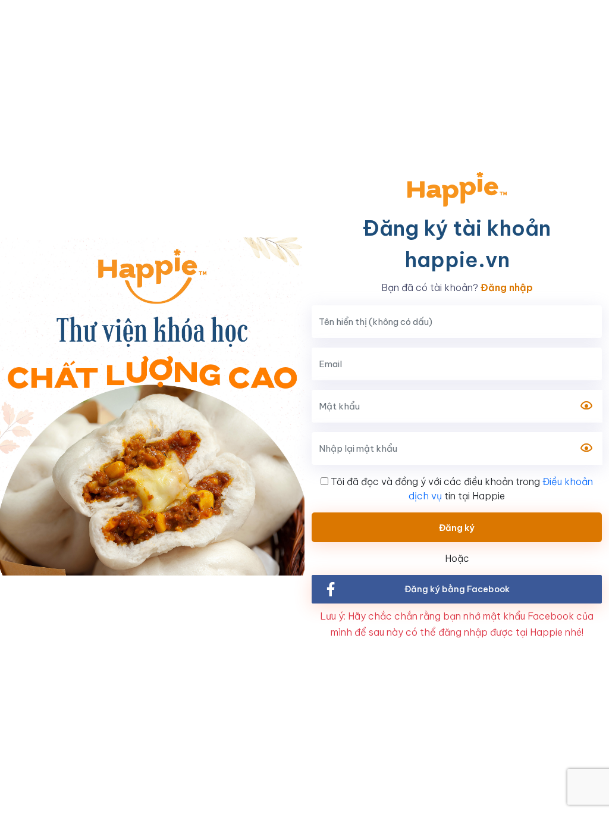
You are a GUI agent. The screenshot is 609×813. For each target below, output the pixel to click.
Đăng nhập (507, 287)
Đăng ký (457, 527)
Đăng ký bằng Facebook (457, 589)
